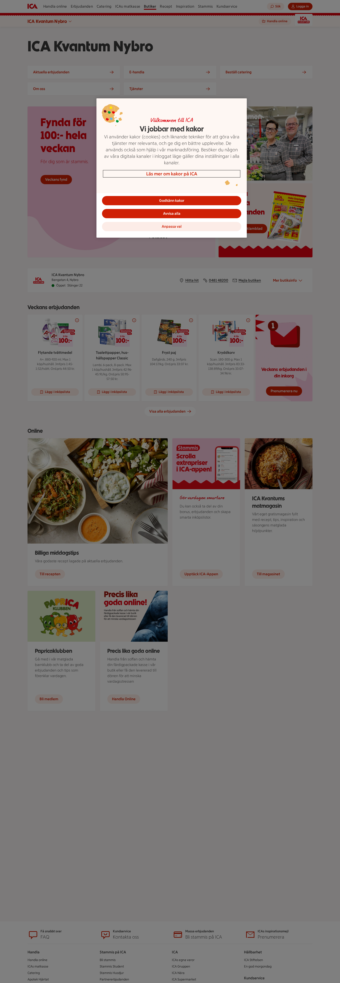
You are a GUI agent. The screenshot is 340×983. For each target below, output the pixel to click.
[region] (171, 168)
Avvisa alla (171, 213)
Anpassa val (172, 226)
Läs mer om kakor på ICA (171, 174)
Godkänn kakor (171, 200)
